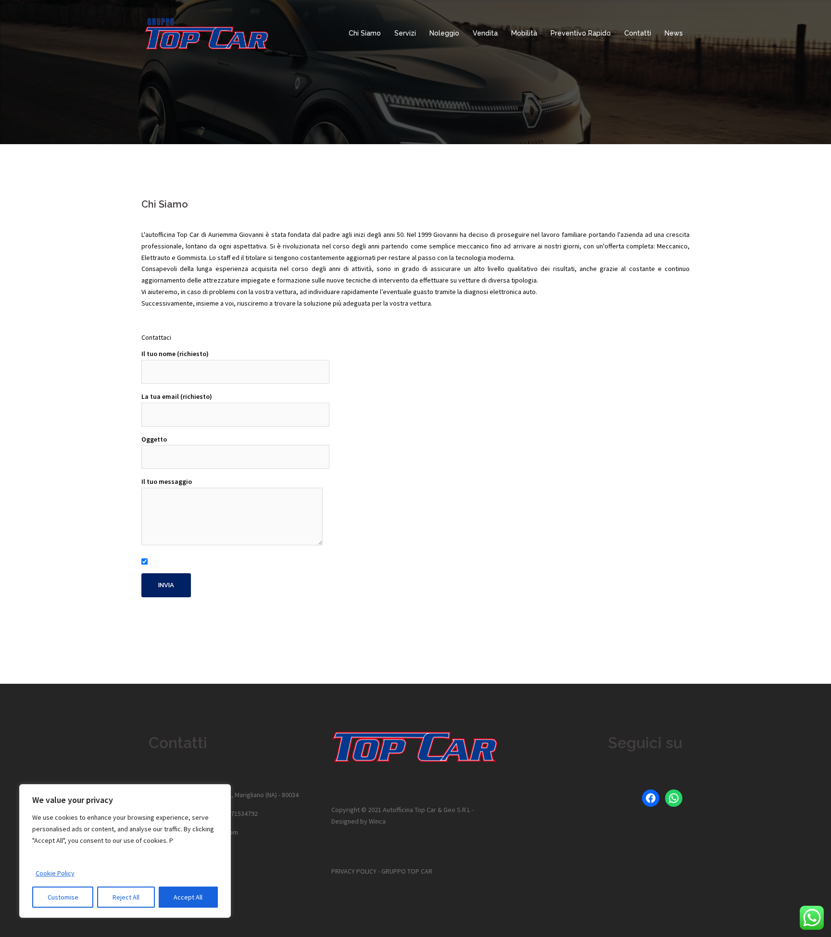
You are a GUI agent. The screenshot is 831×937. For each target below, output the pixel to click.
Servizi (405, 33)
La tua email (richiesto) (176, 396)
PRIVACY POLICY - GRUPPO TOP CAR (381, 871)
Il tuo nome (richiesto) (175, 353)
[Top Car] (207, 32)
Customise (63, 897)
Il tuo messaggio (166, 481)
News (674, 33)
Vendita (485, 33)
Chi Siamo (365, 33)
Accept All (188, 897)
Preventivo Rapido (581, 33)
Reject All (126, 897)
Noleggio (444, 33)
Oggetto (154, 439)
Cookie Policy (55, 873)
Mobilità (524, 33)
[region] (125, 851)
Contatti (637, 33)
